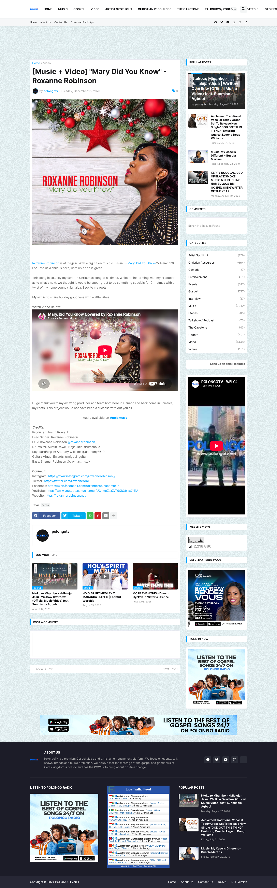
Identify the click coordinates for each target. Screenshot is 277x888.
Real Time (137, 866)
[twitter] (221, 22)
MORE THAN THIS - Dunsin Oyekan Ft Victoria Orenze (151, 595)
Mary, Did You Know (142, 263)
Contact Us (60, 22)
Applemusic (118, 418)
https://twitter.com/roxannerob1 (66, 481)
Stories (216, 313)
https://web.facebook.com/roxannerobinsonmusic (83, 486)
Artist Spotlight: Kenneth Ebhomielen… (138, 840)
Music (63, 9)
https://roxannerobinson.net (65, 495)
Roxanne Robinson (45, 263)
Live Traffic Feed (138, 789)
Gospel (79, 9)
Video (95, 9)
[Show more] (113, 515)
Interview (216, 298)
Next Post (169, 669)
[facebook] (215, 22)
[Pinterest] (97, 515)
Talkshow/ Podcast (221, 9)
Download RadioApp (82, 22)
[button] (233, 9)
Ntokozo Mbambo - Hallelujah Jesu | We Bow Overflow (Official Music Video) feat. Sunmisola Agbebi (52, 599)
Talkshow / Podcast (216, 320)
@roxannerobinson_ (82, 442)
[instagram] (234, 22)
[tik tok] (243, 759)
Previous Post (43, 669)
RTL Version (239, 882)
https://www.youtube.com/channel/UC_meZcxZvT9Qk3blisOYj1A (92, 491)
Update (216, 334)
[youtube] (228, 22)
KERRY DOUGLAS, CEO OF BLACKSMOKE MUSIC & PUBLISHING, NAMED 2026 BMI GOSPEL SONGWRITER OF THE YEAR (227, 182)
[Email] (105, 515)
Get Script (126, 866)
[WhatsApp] (90, 515)
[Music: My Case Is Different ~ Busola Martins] (198, 156)
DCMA (222, 882)
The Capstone (188, 9)
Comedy (216, 269)
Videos (216, 349)
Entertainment (216, 277)
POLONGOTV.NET (119, 798)
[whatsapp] (240, 22)
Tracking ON (150, 866)
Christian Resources (154, 9)
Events (216, 284)
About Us (45, 22)
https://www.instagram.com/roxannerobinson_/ (81, 476)
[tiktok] (246, 22)
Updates (249, 9)
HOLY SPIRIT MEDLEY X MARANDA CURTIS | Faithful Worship (102, 597)
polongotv (61, 531)
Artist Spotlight (118, 9)
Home (48, 9)
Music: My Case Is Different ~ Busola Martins (223, 155)
